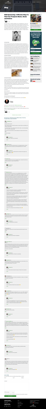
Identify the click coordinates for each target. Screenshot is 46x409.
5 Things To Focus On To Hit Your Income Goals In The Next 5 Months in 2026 (37, 67)
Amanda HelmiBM (8, 321)
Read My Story (36, 29)
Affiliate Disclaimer (20, 403)
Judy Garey (7, 345)
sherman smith (8, 241)
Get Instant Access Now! (35, 53)
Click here (7, 106)
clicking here (12, 109)
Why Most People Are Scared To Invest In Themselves (36, 61)
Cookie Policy (19, 405)
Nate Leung (9, 137)
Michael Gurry (8, 172)
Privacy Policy (19, 402)
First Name (32, 47)
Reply (5, 134)
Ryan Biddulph (8, 121)
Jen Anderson (8, 144)
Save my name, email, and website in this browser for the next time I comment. (16, 394)
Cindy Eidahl (8, 260)
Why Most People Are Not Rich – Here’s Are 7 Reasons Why (37, 64)
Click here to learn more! (18, 105)
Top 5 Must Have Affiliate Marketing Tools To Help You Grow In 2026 (37, 70)
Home (18, 400)
